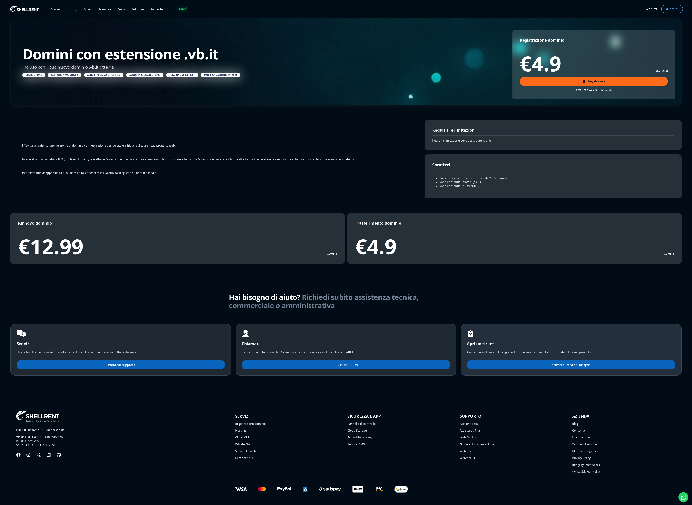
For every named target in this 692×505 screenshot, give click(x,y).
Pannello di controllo (361, 424)
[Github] (59, 455)
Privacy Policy (581, 458)
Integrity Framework (586, 465)
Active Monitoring (359, 437)
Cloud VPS (242, 437)
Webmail (466, 451)
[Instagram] (28, 455)
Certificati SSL (244, 458)
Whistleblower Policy (586, 472)
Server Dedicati (245, 451)
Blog (575, 424)
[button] (33, 75)
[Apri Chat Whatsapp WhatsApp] (683, 497)
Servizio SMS (356, 444)
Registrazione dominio (250, 424)
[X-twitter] (38, 455)
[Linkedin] (48, 455)
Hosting (240, 431)
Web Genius (468, 437)
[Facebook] (18, 455)
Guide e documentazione (477, 444)
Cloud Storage (357, 431)
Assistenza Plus (470, 431)
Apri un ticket (469, 424)
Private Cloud (244, 444)
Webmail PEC (469, 458)
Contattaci (579, 431)
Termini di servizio (584, 444)
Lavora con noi (582, 437)
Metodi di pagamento (587, 451)
